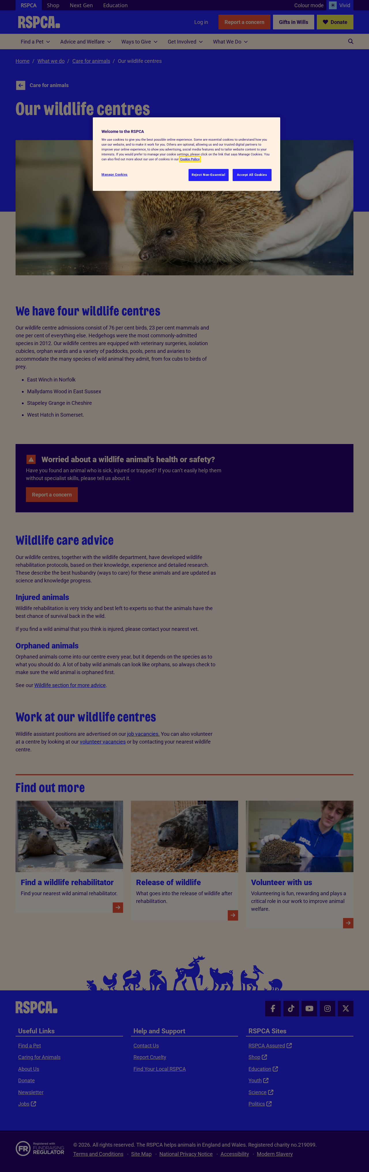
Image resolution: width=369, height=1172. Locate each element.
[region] (186, 154)
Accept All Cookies (252, 175)
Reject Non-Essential (208, 175)
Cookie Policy (190, 159)
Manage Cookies (114, 174)
